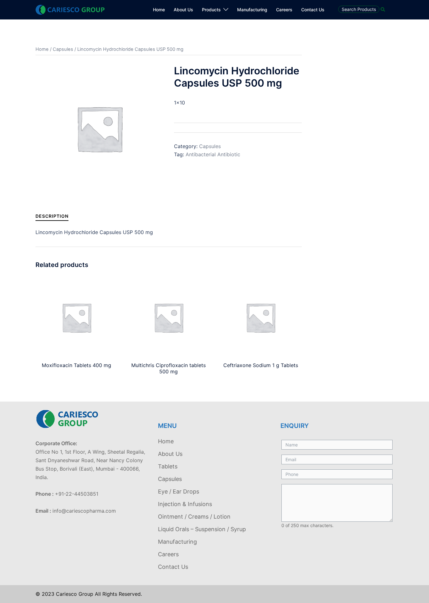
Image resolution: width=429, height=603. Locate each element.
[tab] (51, 216)
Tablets (167, 466)
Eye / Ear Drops (178, 491)
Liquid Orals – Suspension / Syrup (202, 529)
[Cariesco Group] (70, 9)
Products (211, 9)
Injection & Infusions (185, 504)
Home (159, 9)
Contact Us (312, 9)
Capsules (63, 49)
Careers (284, 9)
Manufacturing (252, 9)
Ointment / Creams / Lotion (194, 516)
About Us (183, 9)
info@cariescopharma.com (84, 511)
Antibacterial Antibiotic (213, 154)
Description (51, 216)
